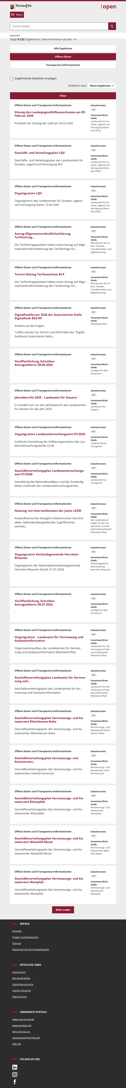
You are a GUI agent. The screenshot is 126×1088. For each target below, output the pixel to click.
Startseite (15, 35)
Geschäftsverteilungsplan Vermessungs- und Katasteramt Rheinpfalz (49, 800)
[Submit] (112, 26)
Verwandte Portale (33, 1012)
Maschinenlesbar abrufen (57, 39)
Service (24, 923)
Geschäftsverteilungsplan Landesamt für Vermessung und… (50, 679)
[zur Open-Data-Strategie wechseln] (108, 6)
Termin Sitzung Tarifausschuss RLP (39, 274)
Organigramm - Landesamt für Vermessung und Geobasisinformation (49, 639)
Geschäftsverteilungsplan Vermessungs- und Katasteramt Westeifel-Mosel (49, 840)
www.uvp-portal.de (23, 1019)
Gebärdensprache (22, 984)
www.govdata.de (21, 1025)
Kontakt (16, 931)
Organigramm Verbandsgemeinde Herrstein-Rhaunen (47, 556)
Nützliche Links (30, 964)
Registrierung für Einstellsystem (30, 949)
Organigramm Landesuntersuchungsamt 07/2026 (50, 434)
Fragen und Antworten (25, 937)
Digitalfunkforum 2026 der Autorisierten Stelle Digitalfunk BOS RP (48, 316)
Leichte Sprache (21, 990)
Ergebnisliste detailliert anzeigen (36, 78)
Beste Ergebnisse (100, 85)
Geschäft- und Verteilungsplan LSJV (40, 153)
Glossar (16, 943)
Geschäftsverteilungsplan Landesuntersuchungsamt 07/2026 (49, 472)
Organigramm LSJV (28, 193)
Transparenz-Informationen (63, 65)
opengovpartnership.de (26, 1037)
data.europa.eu (21, 1031)
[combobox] (59, 26)
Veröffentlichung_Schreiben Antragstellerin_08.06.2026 (35, 363)
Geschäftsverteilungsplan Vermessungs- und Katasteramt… (46, 760)
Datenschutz (19, 996)
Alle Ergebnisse (63, 48)
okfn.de (16, 1044)
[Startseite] (21, 6)
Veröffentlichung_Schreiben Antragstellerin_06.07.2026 (35, 602)
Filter (63, 95)
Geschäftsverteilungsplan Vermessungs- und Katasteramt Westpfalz (49, 880)
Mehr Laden (63, 909)
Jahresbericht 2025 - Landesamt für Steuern (46, 397)
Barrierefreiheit (21, 978)
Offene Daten (63, 56)
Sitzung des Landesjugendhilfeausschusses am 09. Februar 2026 (50, 114)
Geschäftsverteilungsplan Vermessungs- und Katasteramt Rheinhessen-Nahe (49, 719)
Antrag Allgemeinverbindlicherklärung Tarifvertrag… (43, 235)
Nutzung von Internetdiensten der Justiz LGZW (48, 511)
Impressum (19, 972)
